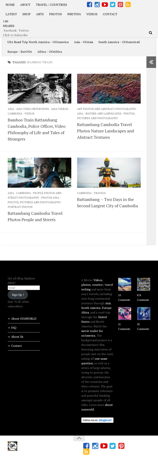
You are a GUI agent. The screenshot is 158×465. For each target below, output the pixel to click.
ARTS (40, 14)
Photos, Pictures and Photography (34, 202)
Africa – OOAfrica (49, 51)
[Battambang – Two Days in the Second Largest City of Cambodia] (109, 172)
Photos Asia (50, 197)
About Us (17, 337)
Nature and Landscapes (103, 113)
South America (91, 308)
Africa (85, 312)
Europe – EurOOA (20, 51)
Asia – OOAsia (83, 42)
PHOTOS (55, 14)
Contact (16, 346)
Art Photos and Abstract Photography (106, 109)
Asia (11, 109)
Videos (29, 113)
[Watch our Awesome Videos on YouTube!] (105, 4)
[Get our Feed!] (128, 4)
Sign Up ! (18, 295)
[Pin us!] (120, 4)
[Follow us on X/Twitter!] (112, 4)
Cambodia (15, 113)
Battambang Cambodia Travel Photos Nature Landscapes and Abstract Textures (105, 131)
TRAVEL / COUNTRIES (51, 5)
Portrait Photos (20, 207)
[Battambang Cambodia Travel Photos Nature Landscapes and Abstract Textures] (109, 89)
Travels (100, 193)
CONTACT (110, 14)
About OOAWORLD (23, 318)
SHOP (26, 14)
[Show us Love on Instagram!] (97, 4)
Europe (107, 308)
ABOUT (25, 5)
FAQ (13, 328)
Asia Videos (59, 109)
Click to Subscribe (15, 35)
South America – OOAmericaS (119, 42)
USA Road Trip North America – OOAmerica (38, 42)
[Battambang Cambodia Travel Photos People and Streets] (39, 172)
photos (86, 285)
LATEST (11, 14)
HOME (10, 5)
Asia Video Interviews (32, 109)
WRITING (74, 14)
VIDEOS (91, 14)
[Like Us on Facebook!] (89, 4)
